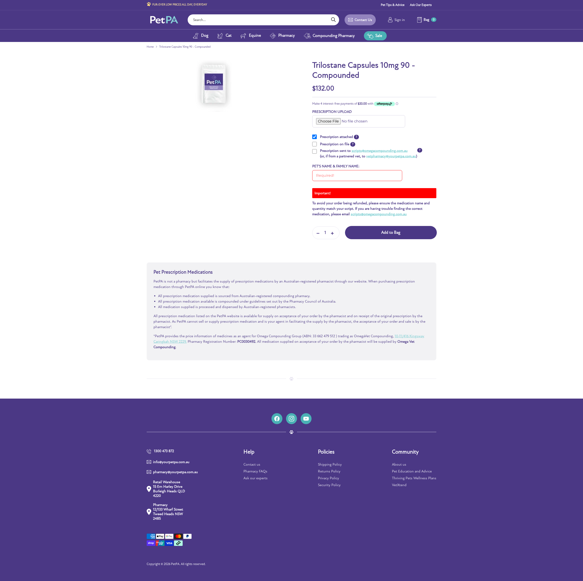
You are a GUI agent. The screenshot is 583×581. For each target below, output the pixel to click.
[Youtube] (306, 418)
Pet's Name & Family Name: (335, 166)
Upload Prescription (327, 116)
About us (399, 464)
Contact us (251, 464)
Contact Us (363, 20)
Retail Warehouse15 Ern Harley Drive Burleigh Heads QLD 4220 (169, 489)
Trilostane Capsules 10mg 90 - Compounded (185, 46)
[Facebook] (277, 418)
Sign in (399, 20)
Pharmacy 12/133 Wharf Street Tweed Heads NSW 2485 (168, 512)
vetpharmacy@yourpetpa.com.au (391, 156)
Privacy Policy (328, 478)
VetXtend (399, 485)
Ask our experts (255, 478)
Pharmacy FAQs (255, 471)
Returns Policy (329, 471)
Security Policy (329, 485)
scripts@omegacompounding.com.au (380, 150)
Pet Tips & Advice (392, 5)
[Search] (333, 19)
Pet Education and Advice (412, 471)
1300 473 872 (164, 451)
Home (150, 46)
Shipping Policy (330, 464)
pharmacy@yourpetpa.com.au (170, 472)
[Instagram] (291, 418)
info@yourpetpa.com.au (171, 462)
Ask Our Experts (421, 5)
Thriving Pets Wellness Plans (414, 478)
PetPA (175, 564)
